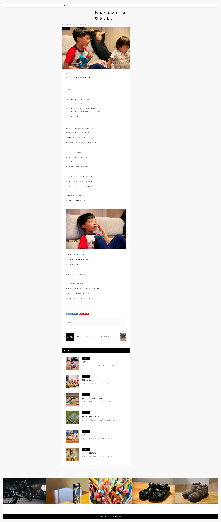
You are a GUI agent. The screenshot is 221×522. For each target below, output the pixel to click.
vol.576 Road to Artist (90, 416)
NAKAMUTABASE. (109, 516)
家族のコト (66, 28)
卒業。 (84, 435)
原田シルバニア (87, 380)
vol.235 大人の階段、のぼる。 (93, 398)
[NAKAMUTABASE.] (110, 19)
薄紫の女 (85, 362)
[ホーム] (64, 5)
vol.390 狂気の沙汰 (89, 453)
